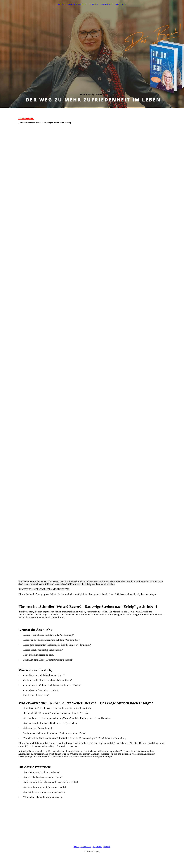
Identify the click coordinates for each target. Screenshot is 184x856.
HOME (61, 4)
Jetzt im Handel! (25, 118)
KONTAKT (121, 4)
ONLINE (94, 4)
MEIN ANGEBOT (76, 4)
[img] (92, 54)
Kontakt (107, 846)
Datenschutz (86, 846)
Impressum (97, 846)
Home (76, 846)
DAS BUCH (106, 4)
